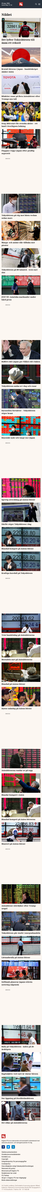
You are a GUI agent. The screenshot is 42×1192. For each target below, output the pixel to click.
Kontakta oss (6, 1157)
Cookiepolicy (6, 1164)
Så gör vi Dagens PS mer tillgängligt (14, 1178)
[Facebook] (3, 1147)
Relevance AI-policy (8, 1168)
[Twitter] (8, 1147)
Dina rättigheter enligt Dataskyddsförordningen (18, 1166)
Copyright (5, 1159)
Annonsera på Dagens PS (10, 1171)
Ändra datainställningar (9, 1180)
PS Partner (5, 1175)
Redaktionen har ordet (9, 1173)
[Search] (36, 4)
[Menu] (39, 4)
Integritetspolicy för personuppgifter (14, 1161)
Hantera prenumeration (9, 1152)
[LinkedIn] (13, 1147)
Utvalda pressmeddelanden (11, 1154)
